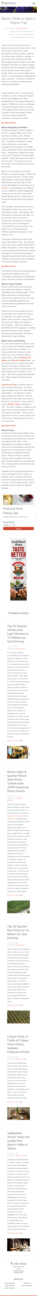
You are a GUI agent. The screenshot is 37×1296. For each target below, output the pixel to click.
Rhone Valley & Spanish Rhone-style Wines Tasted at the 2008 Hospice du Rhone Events (18, 781)
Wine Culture (16, 31)
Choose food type (9, 522)
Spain (22, 37)
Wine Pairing (10, 1285)
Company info (18, 1273)
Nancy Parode (22, 29)
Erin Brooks (20, 648)
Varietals (27, 1283)
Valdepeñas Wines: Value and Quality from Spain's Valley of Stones (18, 1140)
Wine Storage (27, 1285)
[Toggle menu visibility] (34, 3)
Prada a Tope (13, 404)
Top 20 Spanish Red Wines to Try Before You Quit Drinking (18, 932)
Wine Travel (29, 37)
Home (4, 10)
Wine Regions (10, 1288)
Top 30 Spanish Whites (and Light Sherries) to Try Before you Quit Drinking (18, 633)
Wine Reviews (10, 1283)
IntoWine (10, 3)
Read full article (14, 741)
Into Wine (20, 1264)
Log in (19, 1269)
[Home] (2, 2)
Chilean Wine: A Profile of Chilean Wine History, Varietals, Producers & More (18, 1044)
